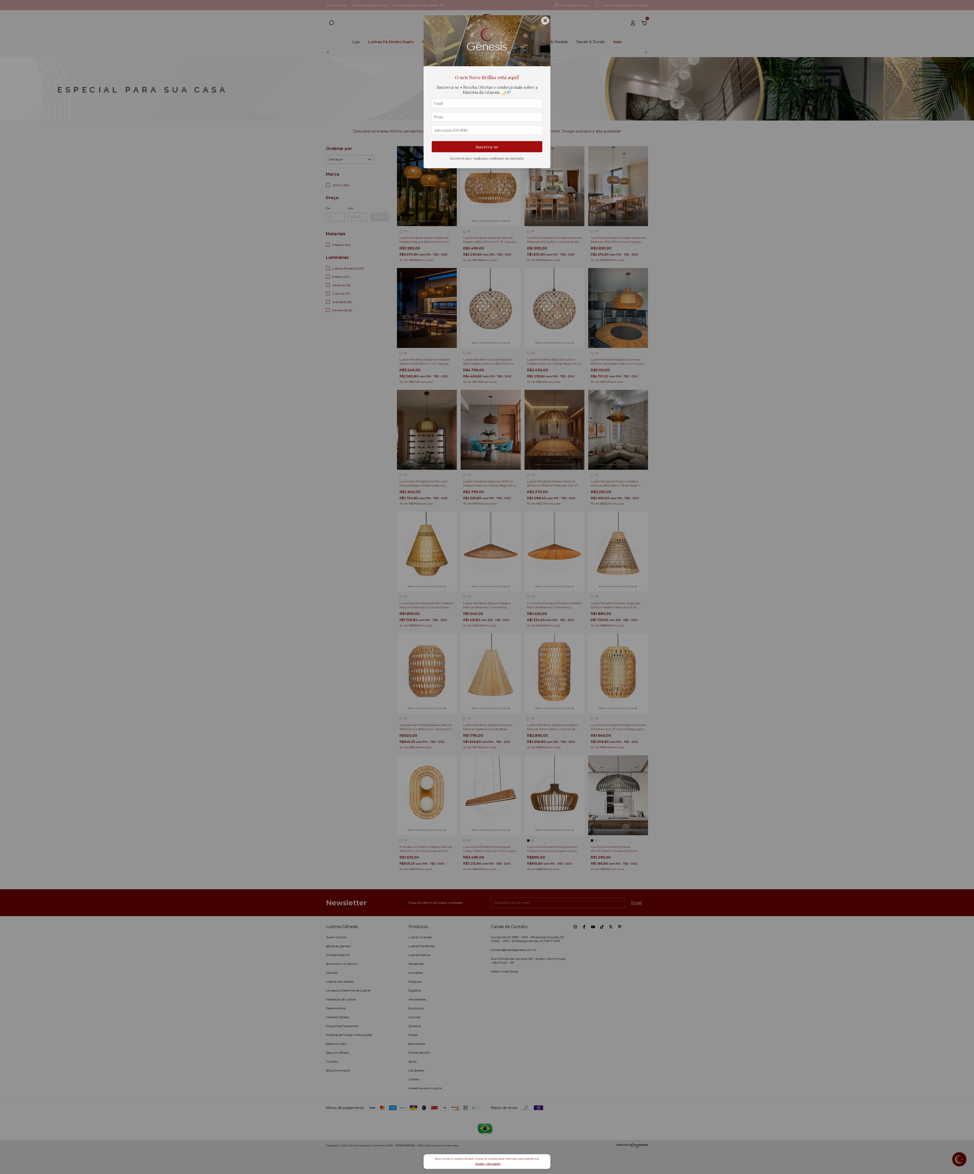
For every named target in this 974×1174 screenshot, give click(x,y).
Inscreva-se (487, 146)
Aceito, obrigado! (488, 1164)
